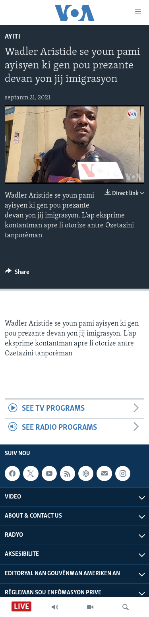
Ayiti (12, 37)
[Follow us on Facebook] (12, 473)
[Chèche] (125, 607)
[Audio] (55, 607)
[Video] (90, 607)
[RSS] (67, 473)
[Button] (17, 273)
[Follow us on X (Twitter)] (30, 473)
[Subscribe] (104, 473)
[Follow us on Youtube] (49, 473)
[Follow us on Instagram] (122, 473)
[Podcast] (85, 473)
